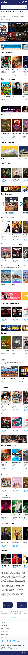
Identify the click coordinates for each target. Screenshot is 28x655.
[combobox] (12, 7)
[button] (14, 617)
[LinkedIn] (14, 640)
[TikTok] (10, 640)
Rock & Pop (5, 163)
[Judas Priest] (11, 27)
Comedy (4, 387)
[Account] (23, 2)
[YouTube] (18, 640)
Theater (4, 474)
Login (20, 652)
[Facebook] (2, 640)
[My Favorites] (20, 2)
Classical (4, 414)
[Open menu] (26, 2)
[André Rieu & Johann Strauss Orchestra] (11, 36)
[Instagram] (6, 640)
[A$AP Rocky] (4, 27)
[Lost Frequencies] (4, 36)
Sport (3, 360)
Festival (4, 550)
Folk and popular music (10, 303)
